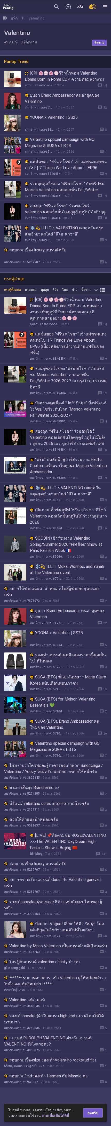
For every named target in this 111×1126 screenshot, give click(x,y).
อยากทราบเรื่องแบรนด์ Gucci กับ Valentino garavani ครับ (52, 882)
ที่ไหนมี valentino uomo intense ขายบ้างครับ (49, 803)
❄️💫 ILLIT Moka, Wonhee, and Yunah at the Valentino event (67, 569)
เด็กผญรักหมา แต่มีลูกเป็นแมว (24, 1066)
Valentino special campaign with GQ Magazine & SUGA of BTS (59, 142)
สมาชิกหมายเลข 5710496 (39, 151)
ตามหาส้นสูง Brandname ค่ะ (34, 787)
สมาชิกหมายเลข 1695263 (22, 952)
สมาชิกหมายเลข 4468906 (48, 421)
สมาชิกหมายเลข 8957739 (39, 240)
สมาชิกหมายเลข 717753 (39, 107)
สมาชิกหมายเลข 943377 (21, 1082)
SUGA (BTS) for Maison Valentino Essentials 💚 (63, 702)
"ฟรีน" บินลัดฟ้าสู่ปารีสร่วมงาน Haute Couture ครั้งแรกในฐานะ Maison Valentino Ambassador (68, 465)
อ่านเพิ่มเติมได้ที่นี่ (55, 1115)
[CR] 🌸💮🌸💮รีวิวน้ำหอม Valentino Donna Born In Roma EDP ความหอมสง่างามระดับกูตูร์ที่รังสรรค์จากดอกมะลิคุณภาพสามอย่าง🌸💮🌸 (66, 309)
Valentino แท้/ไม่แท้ (27, 999)
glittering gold (14, 968)
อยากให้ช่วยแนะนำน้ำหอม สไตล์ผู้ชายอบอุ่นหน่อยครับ (52, 591)
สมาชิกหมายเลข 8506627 (47, 556)
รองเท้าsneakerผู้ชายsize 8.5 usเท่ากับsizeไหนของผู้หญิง (53, 904)
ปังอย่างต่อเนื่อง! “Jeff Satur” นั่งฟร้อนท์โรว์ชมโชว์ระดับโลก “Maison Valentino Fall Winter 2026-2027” (68, 409)
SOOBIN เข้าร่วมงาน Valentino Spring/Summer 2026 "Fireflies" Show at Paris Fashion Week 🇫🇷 (66, 544)
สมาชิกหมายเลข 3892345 (22, 777)
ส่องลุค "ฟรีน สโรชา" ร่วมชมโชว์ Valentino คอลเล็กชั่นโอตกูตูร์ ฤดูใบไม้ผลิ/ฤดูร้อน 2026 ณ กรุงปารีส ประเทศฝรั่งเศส (65, 212)
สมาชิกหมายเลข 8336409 (40, 129)
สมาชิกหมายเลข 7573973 (22, 601)
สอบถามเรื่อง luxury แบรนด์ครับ (37, 250)
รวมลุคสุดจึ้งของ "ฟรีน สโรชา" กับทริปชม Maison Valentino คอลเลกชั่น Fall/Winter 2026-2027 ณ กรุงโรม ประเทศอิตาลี (65, 189)
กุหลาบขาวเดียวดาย (38, 85)
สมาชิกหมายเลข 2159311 (22, 809)
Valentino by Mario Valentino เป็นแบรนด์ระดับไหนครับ (58, 945)
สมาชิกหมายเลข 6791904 (46, 578)
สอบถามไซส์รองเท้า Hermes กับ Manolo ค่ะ (48, 1076)
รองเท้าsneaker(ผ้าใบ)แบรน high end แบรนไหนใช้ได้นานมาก (54, 1018)
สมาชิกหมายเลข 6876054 (46, 667)
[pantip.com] (8, 6)
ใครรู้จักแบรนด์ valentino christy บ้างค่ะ (45, 961)
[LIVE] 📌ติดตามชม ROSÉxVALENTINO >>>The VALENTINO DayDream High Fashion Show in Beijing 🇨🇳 (68, 841)
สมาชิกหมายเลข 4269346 (22, 1028)
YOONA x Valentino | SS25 (54, 117)
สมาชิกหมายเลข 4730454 (22, 914)
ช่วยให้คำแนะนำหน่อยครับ (33, 819)
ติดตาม (99, 42)
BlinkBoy (36, 854)
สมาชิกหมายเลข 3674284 (46, 936)
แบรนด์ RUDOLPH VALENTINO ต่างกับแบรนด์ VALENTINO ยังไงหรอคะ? (47, 1041)
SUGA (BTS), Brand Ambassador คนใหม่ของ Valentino (64, 724)
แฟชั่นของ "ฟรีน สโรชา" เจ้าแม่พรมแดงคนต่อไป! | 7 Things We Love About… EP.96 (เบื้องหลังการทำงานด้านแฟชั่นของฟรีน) (66, 167)
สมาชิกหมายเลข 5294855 (22, 793)
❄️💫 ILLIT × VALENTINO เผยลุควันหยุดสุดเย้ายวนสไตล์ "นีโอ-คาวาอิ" (64, 231)
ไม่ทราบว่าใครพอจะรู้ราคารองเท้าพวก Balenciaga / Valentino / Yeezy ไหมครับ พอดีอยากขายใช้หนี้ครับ (53, 768)
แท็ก (14, 18)
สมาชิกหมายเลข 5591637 (22, 825)
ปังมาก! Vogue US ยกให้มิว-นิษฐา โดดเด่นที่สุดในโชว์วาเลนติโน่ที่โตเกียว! (67, 926)
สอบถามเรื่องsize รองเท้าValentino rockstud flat (52, 1060)
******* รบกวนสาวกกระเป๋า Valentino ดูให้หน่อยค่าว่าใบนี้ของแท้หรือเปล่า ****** (55, 980)
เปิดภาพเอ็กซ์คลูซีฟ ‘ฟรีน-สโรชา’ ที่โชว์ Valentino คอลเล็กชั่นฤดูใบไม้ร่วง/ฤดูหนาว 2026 (68, 516)
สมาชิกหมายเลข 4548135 (22, 1006)
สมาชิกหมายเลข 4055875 (22, 1050)
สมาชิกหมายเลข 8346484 (42, 174)
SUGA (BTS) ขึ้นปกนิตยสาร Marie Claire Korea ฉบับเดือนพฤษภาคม (68, 680)
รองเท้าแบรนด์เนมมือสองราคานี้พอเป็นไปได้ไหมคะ (68, 658)
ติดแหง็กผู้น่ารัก (14, 990)
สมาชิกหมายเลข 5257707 (22, 262)
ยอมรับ (93, 1113)
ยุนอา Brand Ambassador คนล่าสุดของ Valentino (62, 98)
